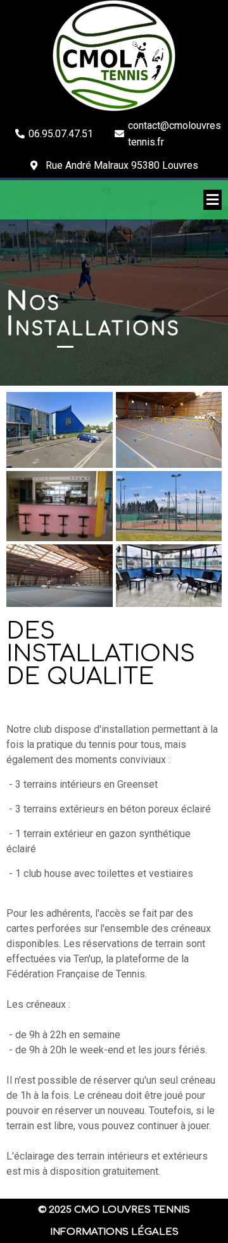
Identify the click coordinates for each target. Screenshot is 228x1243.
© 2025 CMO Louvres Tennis (114, 1209)
